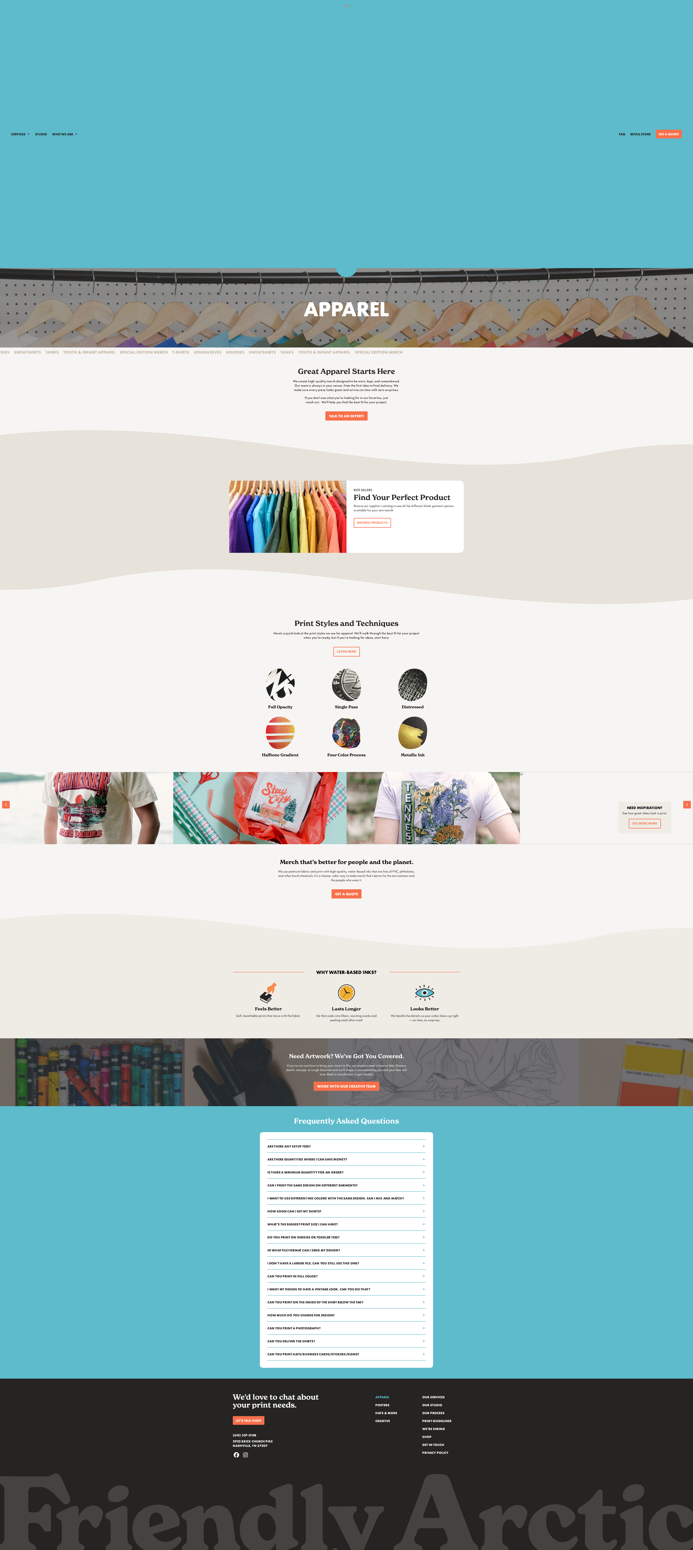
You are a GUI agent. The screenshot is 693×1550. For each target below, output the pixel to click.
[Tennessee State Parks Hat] (585, 808)
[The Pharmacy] (238, 808)
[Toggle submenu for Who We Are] (76, 134)
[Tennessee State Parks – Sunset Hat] (412, 808)
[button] (346, 416)
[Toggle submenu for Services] (28, 134)
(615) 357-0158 (244, 1435)
